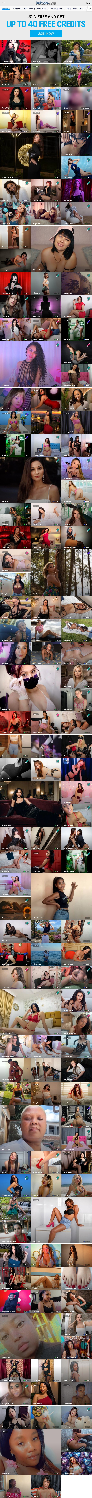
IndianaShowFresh (38, 918)
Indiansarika (36, 1496)
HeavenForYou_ (68, 1334)
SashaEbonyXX (37, 1404)
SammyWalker (68, 1172)
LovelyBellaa (67, 293)
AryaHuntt (36, 1195)
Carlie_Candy (37, 316)
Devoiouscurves (68, 640)
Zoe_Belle (66, 339)
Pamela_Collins (37, 524)
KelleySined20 (68, 825)
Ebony (74, 9)
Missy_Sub (36, 1103)
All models (6, 9)
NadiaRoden (36, 848)
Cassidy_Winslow (68, 432)
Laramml (66, 131)
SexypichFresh (68, 1265)
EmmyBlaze (67, 802)
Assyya (65, 733)
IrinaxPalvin (67, 1103)
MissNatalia (67, 686)
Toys (60, 9)
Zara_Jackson (67, 316)
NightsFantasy (37, 1172)
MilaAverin (36, 293)
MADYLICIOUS (68, 964)
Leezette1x (67, 663)
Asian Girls (52, 9)
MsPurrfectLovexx (39, 85)
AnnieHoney (67, 987)
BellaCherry (67, 362)
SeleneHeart (67, 200)
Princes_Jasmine (69, 871)
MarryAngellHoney (69, 1033)
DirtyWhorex (37, 1427)
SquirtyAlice (67, 501)
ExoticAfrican (37, 1242)
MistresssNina (68, 756)
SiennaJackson (37, 339)
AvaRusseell (37, 663)
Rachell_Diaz (37, 547)
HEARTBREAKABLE (69, 1288)
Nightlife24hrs (67, 1404)
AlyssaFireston (37, 779)
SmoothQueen (37, 871)
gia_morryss (67, 1427)
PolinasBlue (36, 640)
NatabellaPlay (37, 270)
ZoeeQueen (67, 1450)
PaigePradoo (37, 964)
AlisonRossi (36, 1056)
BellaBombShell (68, 409)
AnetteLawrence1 (69, 1126)
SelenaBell (36, 131)
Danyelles (66, 1195)
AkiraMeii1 (66, 524)
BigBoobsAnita (68, 1010)
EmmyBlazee (67, 478)
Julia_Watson (67, 1080)
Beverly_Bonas (68, 224)
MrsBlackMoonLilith (69, 547)
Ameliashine (67, 779)
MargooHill (36, 224)
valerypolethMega (69, 385)
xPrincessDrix (37, 1265)
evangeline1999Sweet (40, 756)
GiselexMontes (68, 941)
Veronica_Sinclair (69, 1311)
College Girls (17, 9)
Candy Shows (41, 9)
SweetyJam (36, 1380)
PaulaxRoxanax (68, 848)
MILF (81, 9)
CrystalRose (37, 200)
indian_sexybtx (68, 1380)
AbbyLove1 (36, 941)
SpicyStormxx (37, 733)
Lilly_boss (36, 409)
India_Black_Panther (69, 1357)
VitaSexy (35, 1288)
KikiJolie (35, 432)
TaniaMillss (66, 455)
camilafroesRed (68, 1149)
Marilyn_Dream (37, 987)
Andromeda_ (37, 108)
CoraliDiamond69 (68, 1473)
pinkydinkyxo (67, 709)
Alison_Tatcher (68, 154)
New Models (28, 9)
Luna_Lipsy (36, 617)
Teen (67, 9)
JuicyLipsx (36, 1311)
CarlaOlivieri (36, 594)
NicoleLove (67, 617)
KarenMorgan (67, 62)
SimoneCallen (67, 108)
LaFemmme (36, 1080)
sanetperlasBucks (38, 455)
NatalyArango (67, 1056)
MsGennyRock (37, 62)
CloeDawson (67, 177)
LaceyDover (67, 85)
